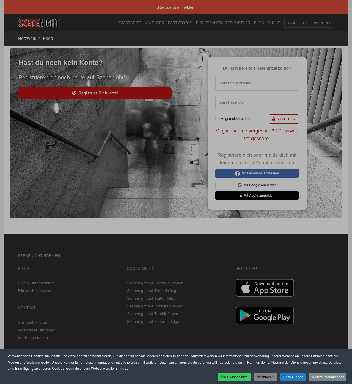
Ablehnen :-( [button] (265, 376)
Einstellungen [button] (293, 376)
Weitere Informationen (327, 376)
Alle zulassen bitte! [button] (234, 376)
